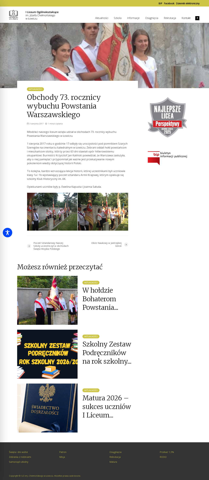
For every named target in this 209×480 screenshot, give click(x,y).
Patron (62, 452)
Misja (62, 456)
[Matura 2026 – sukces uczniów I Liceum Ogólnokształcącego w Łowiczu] (47, 408)
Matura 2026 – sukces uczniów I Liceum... (106, 406)
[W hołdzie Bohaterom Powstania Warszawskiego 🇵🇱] (47, 300)
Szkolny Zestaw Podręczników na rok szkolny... (106, 352)
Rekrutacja (170, 18)
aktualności (35, 89)
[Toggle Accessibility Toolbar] (7, 233)
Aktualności (101, 18)
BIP (160, 3)
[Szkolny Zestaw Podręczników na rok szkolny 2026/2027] (47, 354)
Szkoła (117, 18)
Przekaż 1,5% (167, 452)
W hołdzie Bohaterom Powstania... (100, 299)
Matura (113, 461)
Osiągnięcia (151, 18)
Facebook (169, 3)
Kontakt (186, 18)
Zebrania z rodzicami (20, 456)
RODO (163, 456)
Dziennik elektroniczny (188, 3)
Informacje (133, 18)
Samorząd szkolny (18, 461)
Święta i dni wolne (18, 452)
